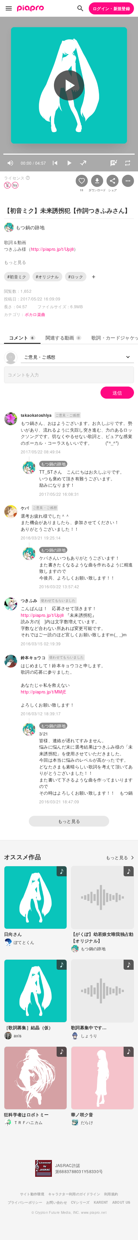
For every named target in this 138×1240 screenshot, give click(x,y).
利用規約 (111, 1194)
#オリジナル (47, 276)
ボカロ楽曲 (35, 314)
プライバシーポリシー (25, 1202)
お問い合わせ (56, 1202)
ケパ (25, 508)
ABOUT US (121, 1202)
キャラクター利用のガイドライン (74, 1194)
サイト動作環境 (32, 1194)
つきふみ (29, 600)
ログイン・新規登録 (111, 8)
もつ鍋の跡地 (53, 464)
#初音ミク (16, 276)
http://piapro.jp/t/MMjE (43, 691)
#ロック (75, 276)
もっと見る (69, 821)
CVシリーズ (80, 1202)
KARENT (101, 1202)
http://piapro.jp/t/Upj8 (52, 249)
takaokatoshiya (36, 415)
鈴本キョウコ (33, 657)
